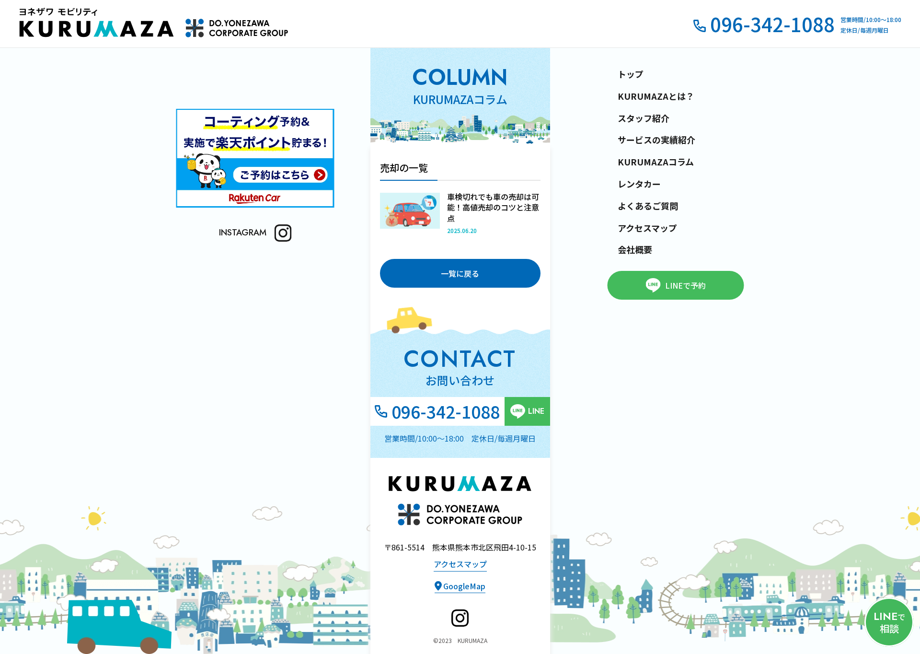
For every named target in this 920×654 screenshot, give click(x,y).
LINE (536, 411)
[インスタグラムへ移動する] (460, 618)
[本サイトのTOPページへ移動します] (100, 24)
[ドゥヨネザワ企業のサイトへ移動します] (236, 27)
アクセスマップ (460, 564)
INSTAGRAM (242, 232)
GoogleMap (464, 586)
